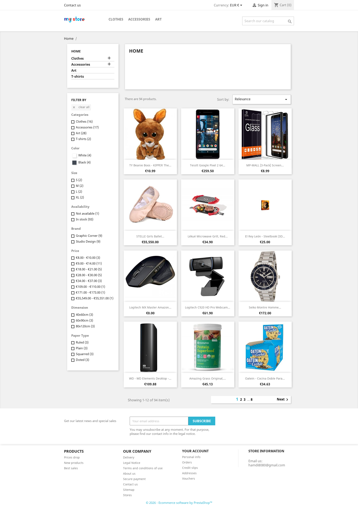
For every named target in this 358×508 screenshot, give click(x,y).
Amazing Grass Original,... (207, 378)
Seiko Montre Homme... (265, 307)
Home (76, 51)
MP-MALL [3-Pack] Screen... (265, 165)
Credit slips (190, 468)
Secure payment (134, 479)
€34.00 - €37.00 (89, 281)
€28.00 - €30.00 (89, 275)
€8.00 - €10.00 (88, 257)
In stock (84, 219)
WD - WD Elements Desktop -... (150, 378)
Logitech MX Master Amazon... (150, 307)
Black (84, 162)
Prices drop (72, 457)
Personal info (191, 457)
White (84, 155)
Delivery (128, 457)
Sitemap (128, 490)
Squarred (84, 354)
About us (129, 473)
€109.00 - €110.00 (90, 286)
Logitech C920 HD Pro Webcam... (207, 307)
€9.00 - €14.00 (89, 263)
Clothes (116, 19)
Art (158, 19)
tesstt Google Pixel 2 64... (207, 165)
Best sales (71, 468)
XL (80, 197)
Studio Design (88, 241)
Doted (82, 360)
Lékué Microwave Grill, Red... (208, 236)
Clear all (81, 107)
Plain (81, 348)
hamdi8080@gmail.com (266, 465)
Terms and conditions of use (143, 468)
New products (73, 463)
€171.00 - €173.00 (90, 292)
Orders (187, 462)
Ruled (82, 342)
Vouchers (188, 478)
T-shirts (77, 76)
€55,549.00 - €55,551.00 (94, 298)
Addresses (189, 473)
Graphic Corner (89, 235)
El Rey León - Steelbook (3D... (265, 236)
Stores (127, 495)
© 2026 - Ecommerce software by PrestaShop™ (179, 503)
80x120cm (85, 326)
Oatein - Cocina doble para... (265, 378)
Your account (195, 451)
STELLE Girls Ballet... (150, 236)
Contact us (72, 5)
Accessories (139, 19)
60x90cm (84, 320)
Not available (87, 213)
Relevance (262, 99)
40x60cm (84, 314)
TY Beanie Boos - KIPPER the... (150, 165)
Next (283, 399)
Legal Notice (131, 463)
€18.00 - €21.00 (89, 269)
